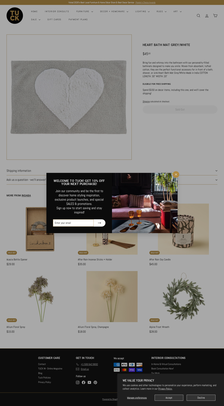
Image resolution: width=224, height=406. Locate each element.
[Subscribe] (99, 223)
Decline (201, 397)
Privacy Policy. (165, 388)
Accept (169, 397)
